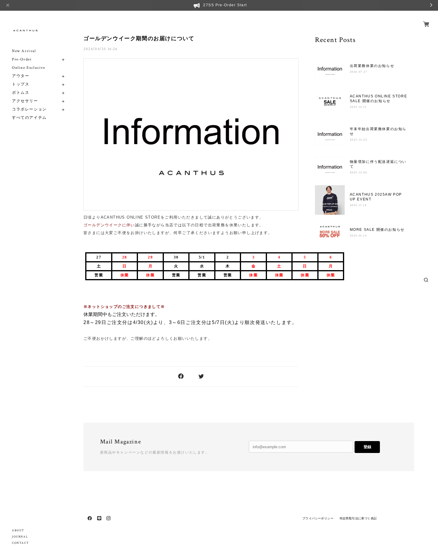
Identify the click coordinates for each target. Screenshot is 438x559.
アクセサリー (25, 101)
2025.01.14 (358, 236)
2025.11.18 (358, 205)
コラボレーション (29, 109)
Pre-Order (22, 59)
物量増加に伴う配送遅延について (378, 164)
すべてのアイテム (29, 118)
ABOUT (18, 530)
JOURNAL (20, 537)
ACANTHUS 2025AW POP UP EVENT (376, 196)
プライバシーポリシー (317, 518)
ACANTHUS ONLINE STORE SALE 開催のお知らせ (378, 98)
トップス (20, 84)
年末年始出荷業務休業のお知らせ (378, 131)
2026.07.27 (359, 72)
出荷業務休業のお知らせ (372, 66)
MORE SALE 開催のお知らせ (377, 230)
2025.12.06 (358, 173)
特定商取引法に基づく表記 (358, 518)
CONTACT (20, 543)
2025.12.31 (358, 107)
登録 (367, 447)
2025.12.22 (358, 140)
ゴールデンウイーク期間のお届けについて (138, 38)
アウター (20, 76)
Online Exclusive (28, 68)
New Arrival (24, 51)
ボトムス (20, 93)
